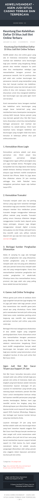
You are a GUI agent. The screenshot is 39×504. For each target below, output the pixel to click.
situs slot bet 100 (12, 466)
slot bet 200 (7, 239)
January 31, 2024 (9, 42)
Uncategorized (16, 461)
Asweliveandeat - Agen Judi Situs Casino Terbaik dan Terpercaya (19, 9)
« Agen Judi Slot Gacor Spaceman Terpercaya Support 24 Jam (16, 478)
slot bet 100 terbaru (17, 468)
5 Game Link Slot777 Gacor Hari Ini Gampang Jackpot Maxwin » (22, 485)
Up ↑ (20, 499)
